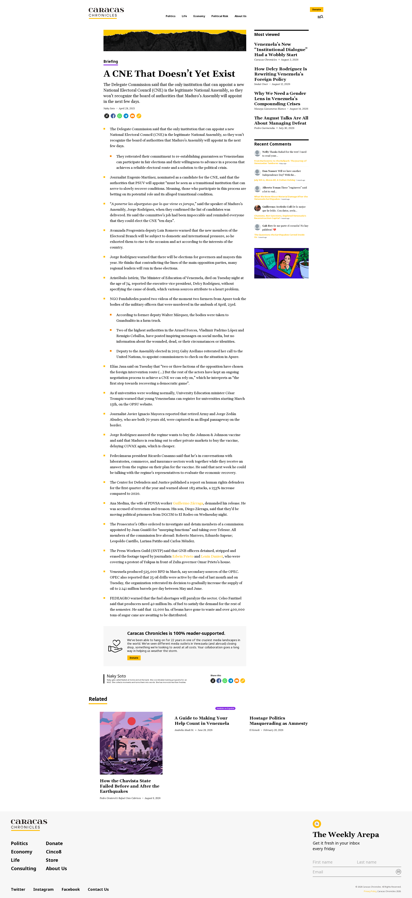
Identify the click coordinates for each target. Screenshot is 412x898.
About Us (240, 16)
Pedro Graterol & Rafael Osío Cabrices (120, 798)
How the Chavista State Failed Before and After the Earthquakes (129, 786)
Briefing (110, 62)
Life (184, 16)
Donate (316, 9)
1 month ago (300, 180)
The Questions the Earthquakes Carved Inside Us (279, 236)
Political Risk (219, 16)
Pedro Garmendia (264, 128)
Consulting (23, 868)
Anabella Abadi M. (184, 730)
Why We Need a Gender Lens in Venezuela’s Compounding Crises (280, 99)
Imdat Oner (261, 84)
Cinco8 (53, 851)
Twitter (18, 889)
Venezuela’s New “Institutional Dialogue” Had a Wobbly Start (281, 50)
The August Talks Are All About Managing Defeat (281, 121)
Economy (199, 16)
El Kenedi (254, 730)
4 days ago (282, 163)
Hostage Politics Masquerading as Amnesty (278, 721)
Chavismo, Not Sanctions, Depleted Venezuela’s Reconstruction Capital (280, 217)
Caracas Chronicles (265, 59)
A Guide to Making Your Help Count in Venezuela (202, 721)
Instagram (43, 889)
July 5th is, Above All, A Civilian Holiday (274, 180)
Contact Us (98, 889)
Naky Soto (109, 108)
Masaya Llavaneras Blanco (270, 108)
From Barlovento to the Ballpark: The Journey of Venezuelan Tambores (280, 162)
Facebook (71, 889)
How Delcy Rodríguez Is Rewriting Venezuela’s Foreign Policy (280, 74)
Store (52, 860)
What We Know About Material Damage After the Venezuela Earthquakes (281, 197)
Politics (170, 16)
